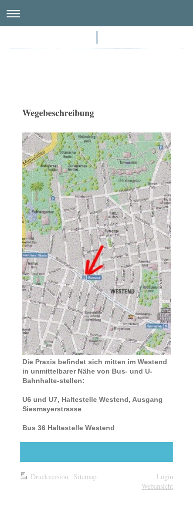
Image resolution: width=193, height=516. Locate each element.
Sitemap (85, 476)
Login (164, 476)
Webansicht (157, 486)
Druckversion (49, 476)
